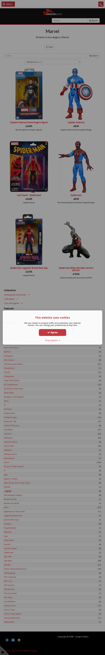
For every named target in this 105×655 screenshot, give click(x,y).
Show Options (52, 340)
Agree (54, 332)
